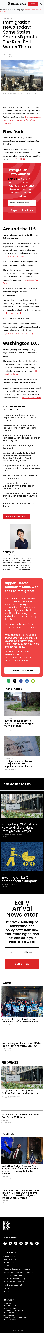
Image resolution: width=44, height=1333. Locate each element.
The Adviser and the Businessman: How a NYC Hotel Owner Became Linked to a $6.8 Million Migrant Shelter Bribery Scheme (20, 1194)
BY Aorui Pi (8, 729)
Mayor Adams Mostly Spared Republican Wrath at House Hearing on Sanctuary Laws (21, 438)
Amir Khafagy (6, 1025)
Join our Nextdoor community (14, 1279)
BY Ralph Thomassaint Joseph (12, 834)
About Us (6, 1288)
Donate (6, 1266)
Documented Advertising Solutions (16, 1317)
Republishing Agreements (13, 1285)
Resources (5, 821)
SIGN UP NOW (22, 963)
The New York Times (31, 397)
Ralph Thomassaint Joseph (11, 1096)
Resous (4, 874)
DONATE (32, 4)
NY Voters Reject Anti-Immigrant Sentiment (18, 446)
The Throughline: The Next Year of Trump (19, 504)
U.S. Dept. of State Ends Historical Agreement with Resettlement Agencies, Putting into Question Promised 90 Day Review (19, 457)
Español (27, 10)
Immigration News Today (17, 516)
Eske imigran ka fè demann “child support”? (20, 879)
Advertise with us (9, 1259)
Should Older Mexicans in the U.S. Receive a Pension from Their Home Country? (19, 428)
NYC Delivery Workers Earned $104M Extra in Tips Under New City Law (21, 1044)
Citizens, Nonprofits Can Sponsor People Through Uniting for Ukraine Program (19, 418)
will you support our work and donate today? (21, 645)
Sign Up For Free (22, 210)
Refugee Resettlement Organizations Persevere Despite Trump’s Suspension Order (21, 468)
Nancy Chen (7, 54)
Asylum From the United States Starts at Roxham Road (21, 477)
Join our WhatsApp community (15, 1275)
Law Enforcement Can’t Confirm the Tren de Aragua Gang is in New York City (20, 496)
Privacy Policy (8, 1291)
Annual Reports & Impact (12, 1256)
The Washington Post (15, 256)
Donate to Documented (22, 670)
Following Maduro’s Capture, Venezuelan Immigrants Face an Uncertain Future (18, 486)
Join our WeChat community (13, 1282)
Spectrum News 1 (13, 312)
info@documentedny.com (13, 1310)
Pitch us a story (9, 1263)
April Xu (4, 1120)
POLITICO (20, 158)
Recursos (8, 718)
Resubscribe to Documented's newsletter (18, 1272)
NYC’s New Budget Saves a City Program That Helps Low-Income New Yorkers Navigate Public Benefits (19, 1170)
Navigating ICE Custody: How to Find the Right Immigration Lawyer (19, 827)
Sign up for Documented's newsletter (16, 1269)
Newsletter (7, 18)
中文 (33, 10)
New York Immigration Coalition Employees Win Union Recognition (19, 1020)
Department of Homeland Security (18, 333)
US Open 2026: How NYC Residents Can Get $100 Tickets (20, 1116)
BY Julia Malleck (10, 769)
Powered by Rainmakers (22, 1331)
